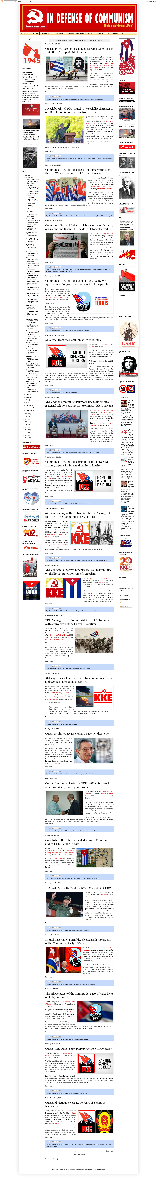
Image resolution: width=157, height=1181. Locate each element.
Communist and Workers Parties (66, 878)
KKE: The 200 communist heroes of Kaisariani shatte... (33, 220)
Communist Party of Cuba (56, 99)
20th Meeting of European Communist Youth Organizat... (32, 213)
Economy (90, 99)
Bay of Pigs (63, 158)
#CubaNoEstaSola (54, 158)
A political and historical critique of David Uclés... (33, 338)
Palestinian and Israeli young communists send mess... (32, 259)
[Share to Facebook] (58, 97)
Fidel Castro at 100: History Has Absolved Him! (31, 307)
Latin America (72, 330)
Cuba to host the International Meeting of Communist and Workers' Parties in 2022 (77, 842)
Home (75, 1151)
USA (111, 216)
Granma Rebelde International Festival (85, 269)
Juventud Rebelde (102, 269)
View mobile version (79, 1154)
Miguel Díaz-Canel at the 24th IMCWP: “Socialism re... (32, 326)
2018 (26, 432)
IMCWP (98, 878)
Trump (94, 216)
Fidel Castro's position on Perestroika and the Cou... (32, 295)
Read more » (49, 92)
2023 (26, 419)
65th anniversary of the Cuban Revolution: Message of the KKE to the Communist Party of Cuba (77, 515)
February (29, 408)
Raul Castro (83, 984)
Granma (71, 269)
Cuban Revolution (92, 158)
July (27, 394)
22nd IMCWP (53, 878)
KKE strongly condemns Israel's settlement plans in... (32, 199)
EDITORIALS (45, 34)
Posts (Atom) (57, 1159)
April (27, 402)
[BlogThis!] (55, 97)
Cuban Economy (82, 99)
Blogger (102, 1169)
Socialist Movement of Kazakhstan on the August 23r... (32, 193)
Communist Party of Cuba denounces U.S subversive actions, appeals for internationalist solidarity (76, 463)
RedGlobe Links (123, 595)
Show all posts (98, 40)
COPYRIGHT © (118, 34)
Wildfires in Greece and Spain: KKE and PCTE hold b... (33, 383)
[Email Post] (49, 96)
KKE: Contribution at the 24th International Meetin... (32, 344)
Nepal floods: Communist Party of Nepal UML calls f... (32, 187)
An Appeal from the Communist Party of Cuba (73, 340)
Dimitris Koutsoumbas (75, 452)
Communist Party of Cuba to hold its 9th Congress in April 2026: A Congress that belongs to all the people (77, 282)
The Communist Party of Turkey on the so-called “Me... (32, 332)
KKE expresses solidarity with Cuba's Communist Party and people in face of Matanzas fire (78, 679)
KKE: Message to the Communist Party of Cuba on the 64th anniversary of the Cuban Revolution (77, 622)
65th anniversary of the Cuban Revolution (61, 560)
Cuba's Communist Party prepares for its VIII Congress (78, 1048)
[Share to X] (56, 97)
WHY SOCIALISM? (58, 34)
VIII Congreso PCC (92, 984)
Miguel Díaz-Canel (103, 158)
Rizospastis (97, 99)
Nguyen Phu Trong (105, 1144)
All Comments (125, 606)
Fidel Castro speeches (82, 930)
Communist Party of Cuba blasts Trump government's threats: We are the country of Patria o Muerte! (78, 171)
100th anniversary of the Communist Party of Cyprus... (32, 389)
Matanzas (74, 724)
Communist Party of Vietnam (73, 1144)
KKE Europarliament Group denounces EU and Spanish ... (32, 320)
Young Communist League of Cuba (61, 271)
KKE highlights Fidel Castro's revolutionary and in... (32, 314)
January (28, 410)
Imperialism (72, 611)
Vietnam (56, 1146)
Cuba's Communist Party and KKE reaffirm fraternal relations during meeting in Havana (77, 785)
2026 (26, 175)
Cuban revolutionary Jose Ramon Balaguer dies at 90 (77, 733)
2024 (26, 416)
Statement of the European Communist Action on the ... (32, 359)
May (27, 400)
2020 (26, 427)
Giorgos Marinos (73, 830)
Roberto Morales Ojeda (85, 216)
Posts (123, 603)
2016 (26, 438)
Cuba (66, 99)
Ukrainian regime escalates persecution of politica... (31, 206)
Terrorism (90, 611)
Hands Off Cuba (73, 216)
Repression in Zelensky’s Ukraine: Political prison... (32, 371)
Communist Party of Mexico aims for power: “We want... (32, 277)
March (28, 405)
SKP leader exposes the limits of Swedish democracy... (32, 239)
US (102, 99)
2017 (26, 435)
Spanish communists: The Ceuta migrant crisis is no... (32, 377)
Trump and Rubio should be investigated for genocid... (31, 227)
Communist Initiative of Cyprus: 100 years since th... (32, 289)
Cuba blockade (73, 99)
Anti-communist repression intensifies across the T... (33, 271)
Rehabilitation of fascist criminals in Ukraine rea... (32, 265)
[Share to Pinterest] (60, 97)
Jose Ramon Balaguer (75, 774)
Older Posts (109, 1151)
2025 (26, 414)
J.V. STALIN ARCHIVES (103, 34)
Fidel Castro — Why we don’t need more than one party (78, 887)
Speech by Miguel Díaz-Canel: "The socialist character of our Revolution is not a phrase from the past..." (79, 110)
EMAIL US (35, 34)
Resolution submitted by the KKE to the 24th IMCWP (32, 253)
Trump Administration (103, 216)
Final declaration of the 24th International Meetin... (32, 283)
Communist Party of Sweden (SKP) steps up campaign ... (33, 365)
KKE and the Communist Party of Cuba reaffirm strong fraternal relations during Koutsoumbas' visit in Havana (79, 403)
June (27, 397)
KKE (90, 452)
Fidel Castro (85, 452)
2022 (26, 422)
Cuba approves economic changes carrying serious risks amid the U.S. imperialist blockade (79, 50)
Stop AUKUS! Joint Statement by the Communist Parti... (32, 234)
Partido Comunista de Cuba (85, 330)
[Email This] (53, 97)
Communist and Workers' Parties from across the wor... (31, 351)
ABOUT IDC (25, 34)
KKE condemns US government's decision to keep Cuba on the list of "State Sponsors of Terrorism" (78, 571)
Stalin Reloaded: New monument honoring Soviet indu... (32, 181)
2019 (26, 430)
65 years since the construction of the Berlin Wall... (32, 301)
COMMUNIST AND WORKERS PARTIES (80, 34)
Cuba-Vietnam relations (92, 1144)
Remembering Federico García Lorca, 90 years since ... (31, 247)
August (28, 177)
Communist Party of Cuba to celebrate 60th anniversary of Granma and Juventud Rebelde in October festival (79, 227)
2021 (26, 424)
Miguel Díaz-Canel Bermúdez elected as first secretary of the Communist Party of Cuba (78, 941)
